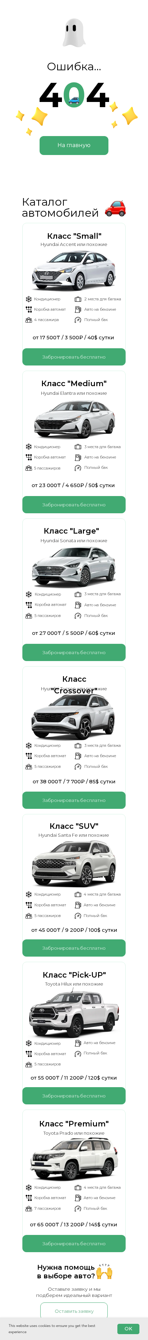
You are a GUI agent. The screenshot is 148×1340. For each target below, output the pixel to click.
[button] (74, 356)
